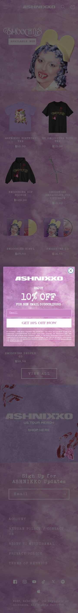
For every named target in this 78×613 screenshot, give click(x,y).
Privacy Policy (66, 339)
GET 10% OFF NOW (39, 323)
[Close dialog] (71, 271)
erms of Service (16, 341)
